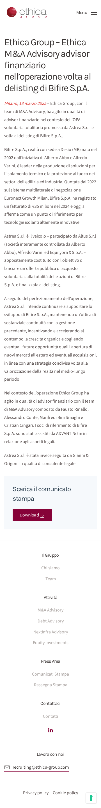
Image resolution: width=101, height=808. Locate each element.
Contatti (50, 716)
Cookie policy (65, 793)
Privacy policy (36, 793)
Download (30, 515)
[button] (86, 12)
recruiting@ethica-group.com (41, 767)
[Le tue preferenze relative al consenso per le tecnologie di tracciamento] (91, 798)
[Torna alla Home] (26, 12)
